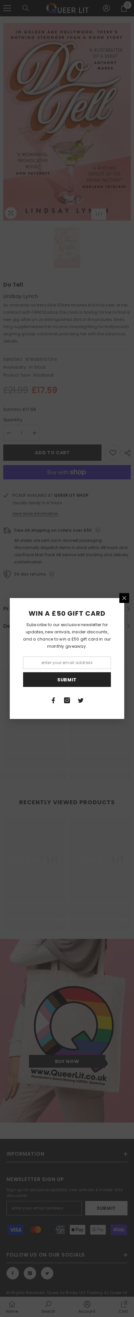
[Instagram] (67, 700)
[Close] (124, 598)
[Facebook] (53, 700)
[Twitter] (80, 700)
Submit (67, 679)
